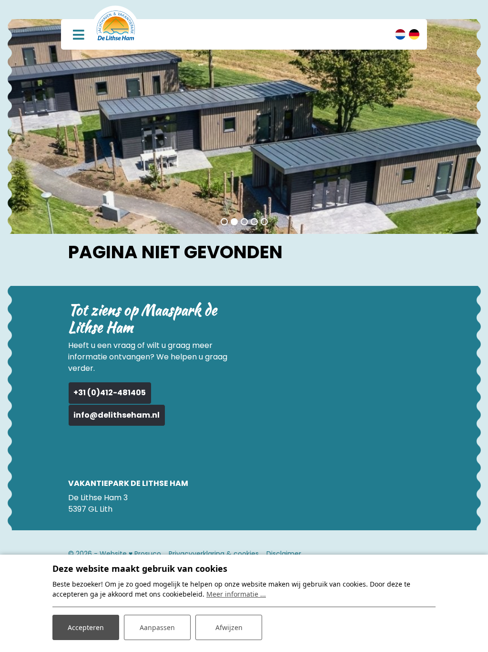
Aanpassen (157, 627)
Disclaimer (283, 553)
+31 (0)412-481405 (109, 392)
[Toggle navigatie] (78, 34)
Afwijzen (229, 627)
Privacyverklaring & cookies (214, 553)
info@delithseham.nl (116, 415)
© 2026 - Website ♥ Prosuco (114, 553)
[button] (224, 222)
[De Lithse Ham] (116, 25)
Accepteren (86, 627)
